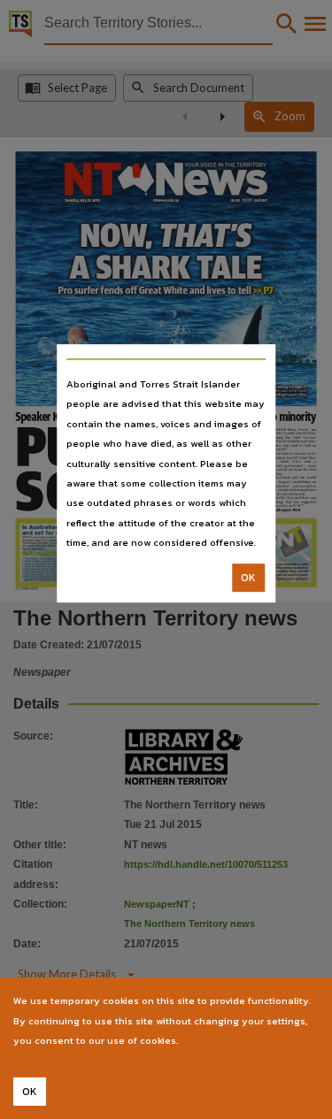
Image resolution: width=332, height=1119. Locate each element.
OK (248, 578)
